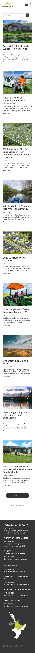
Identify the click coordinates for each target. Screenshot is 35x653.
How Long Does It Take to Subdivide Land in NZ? (16, 310)
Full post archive (20, 505)
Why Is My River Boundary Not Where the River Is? (17, 207)
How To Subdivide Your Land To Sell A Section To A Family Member (17, 469)
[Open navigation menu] (26, 4)
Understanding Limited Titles (15, 362)
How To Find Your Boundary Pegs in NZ (14, 99)
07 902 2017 (9, 557)
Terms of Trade (18, 646)
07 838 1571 (9, 604)
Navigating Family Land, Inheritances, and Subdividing (16, 415)
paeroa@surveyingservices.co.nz (15, 571)
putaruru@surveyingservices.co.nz (16, 595)
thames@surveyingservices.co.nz (15, 559)
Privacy (10, 646)
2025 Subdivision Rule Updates (15, 259)
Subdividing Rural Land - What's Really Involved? (16, 47)
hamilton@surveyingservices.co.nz (16, 606)
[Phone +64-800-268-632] (31, 4)
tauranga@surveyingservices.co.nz (16, 531)
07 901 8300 (9, 593)
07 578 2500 (9, 528)
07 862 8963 (9, 569)
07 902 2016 (9, 582)
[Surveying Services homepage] (13, 4)
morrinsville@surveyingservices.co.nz (17, 584)
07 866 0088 (9, 542)
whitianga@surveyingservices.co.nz (16, 544)
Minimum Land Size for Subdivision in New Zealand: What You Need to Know (16, 153)
